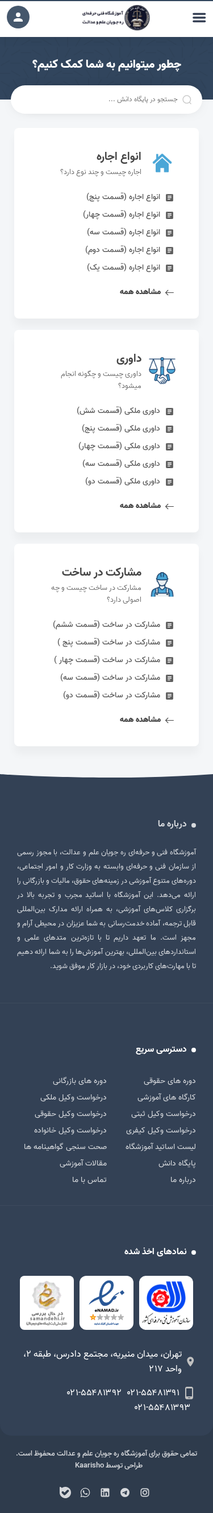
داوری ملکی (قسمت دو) (122, 481)
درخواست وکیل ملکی (73, 1097)
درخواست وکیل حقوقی (71, 1114)
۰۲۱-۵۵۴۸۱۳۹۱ (153, 1393)
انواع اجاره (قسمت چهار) (121, 214)
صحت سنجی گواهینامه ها (65, 1147)
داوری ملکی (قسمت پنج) (121, 428)
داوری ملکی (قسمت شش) (118, 410)
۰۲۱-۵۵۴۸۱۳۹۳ (162, 1407)
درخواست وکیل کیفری (161, 1130)
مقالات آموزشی (83, 1163)
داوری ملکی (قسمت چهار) (119, 446)
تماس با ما (89, 1180)
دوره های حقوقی (170, 1081)
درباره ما (183, 1180)
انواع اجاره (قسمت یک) (123, 267)
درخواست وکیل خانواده (70, 1130)
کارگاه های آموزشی (166, 1097)
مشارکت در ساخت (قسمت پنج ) (108, 642)
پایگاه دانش (177, 1163)
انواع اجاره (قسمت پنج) (123, 197)
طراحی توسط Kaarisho (109, 1465)
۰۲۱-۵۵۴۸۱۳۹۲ (94, 1393)
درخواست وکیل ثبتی (163, 1114)
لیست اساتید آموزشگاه (161, 1147)
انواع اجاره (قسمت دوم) (122, 250)
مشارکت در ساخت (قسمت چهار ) (107, 660)
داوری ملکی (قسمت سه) (121, 463)
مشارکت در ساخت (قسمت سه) (110, 677)
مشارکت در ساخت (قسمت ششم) (106, 624)
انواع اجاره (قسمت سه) (123, 232)
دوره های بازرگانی (80, 1081)
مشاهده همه (140, 292)
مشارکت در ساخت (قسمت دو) (111, 695)
